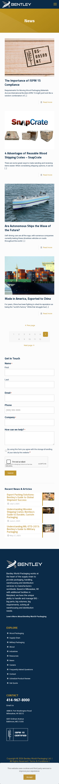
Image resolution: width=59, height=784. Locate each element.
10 (29, 339)
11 (35, 339)
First (7, 367)
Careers (12, 665)
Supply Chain (14, 638)
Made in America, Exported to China (28, 298)
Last (7, 379)
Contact (12, 674)
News (11, 660)
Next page (28, 345)
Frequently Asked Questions (21, 669)
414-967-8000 (18, 700)
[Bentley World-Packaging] (16, 4)
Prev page (31, 325)
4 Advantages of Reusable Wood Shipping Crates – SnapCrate (26, 155)
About (12, 647)
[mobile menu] (55, 4)
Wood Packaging (16, 633)
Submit (10, 473)
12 (40, 339)
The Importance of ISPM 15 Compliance (23, 82)
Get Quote (13, 683)
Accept (29, 777)
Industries (13, 651)
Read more (47, 102)
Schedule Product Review (19, 678)
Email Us (10, 705)
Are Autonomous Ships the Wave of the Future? (28, 228)
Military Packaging (16, 642)
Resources (13, 656)
